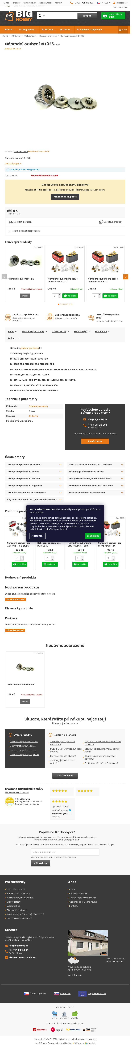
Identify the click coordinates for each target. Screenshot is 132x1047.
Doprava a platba (16, 889)
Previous (4, 276)
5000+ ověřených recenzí (17, 792)
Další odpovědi (65, 775)
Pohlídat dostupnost (65, 196)
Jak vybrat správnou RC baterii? (24, 464)
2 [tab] (61, 304)
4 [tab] (65, 304)
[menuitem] (9, 30)
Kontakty (73, 906)
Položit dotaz (95, 441)
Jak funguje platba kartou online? (86, 471)
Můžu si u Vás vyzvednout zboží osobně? (66, 750)
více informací (75, 975)
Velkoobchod (13, 906)
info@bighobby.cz (97, 419)
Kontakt (58, 2)
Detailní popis (12, 163)
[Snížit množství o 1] (59, 297)
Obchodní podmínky (17, 910)
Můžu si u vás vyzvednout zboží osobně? (90, 464)
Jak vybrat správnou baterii (24, 741)
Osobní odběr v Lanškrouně (83, 901)
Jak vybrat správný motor (23, 750)
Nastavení (37, 535)
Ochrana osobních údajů (19, 918)
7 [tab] (72, 304)
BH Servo (33, 416)
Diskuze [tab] (12, 338)
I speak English (45, 2)
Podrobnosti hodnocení (38, 151)
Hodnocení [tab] (101, 331)
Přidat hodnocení (15, 599)
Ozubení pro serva (38, 406)
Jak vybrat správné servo (23, 745)
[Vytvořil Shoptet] (86, 1043)
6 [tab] (69, 304)
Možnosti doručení (23, 222)
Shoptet (91, 1043)
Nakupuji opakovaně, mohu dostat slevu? (90, 478)
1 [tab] (58, 304)
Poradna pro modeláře (18, 893)
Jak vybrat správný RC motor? (23, 478)
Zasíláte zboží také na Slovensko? (87, 492)
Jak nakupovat (29, 2)
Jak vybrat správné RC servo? (23, 471)
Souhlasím (93, 535)
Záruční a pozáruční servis (82, 897)
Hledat (87, 15)
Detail (25, 296)
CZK (106, 2)
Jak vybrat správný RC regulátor (24, 485)
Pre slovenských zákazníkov (20, 897)
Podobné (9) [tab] (80, 331)
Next (125, 276)
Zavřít (19, 227)
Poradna (16, 2)
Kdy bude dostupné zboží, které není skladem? (32, 499)
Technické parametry (33, 331)
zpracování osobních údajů (65, 857)
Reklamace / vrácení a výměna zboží (25, 914)
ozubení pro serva (29, 348)
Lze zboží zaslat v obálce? (63, 756)
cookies (39, 512)
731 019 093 (101, 424)
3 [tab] (63, 304)
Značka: (13, 48)
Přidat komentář (14, 630)
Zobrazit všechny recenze (27, 804)
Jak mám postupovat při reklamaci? (26, 492)
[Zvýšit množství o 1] (59, 295)
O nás (6, 2)
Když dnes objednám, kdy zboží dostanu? (91, 485)
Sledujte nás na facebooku (23, 957)
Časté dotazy (59, 331)
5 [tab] (67, 304)
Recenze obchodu (78, 893)
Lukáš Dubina (66, 1043)
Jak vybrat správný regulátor (24, 754)
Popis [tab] (11, 331)
